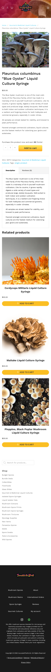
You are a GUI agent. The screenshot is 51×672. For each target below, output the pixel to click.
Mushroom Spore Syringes (12, 511)
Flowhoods (6, 486)
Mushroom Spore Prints (11, 507)
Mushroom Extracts (10, 504)
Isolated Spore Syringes (11, 496)
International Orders (35, 597)
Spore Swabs (7, 532)
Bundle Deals (7, 478)
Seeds (4, 529)
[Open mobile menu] (48, 8)
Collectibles (7, 482)
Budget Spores (8, 475)
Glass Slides (7, 489)
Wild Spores (7, 539)
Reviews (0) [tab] (27, 170)
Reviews (35, 604)
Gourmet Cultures (15, 611)
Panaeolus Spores (9, 525)
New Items (6, 522)
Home (4, 25)
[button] (45, 35)
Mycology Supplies (9, 518)
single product (21, 163)
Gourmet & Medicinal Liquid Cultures (22, 25)
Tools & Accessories (10, 536)
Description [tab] (10, 170)
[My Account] (7, 8)
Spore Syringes (15, 604)
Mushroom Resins (15, 597)
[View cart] (11, 8)
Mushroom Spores (15, 590)
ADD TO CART (27, 304)
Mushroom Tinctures (10, 514)
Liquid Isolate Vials (9, 500)
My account (35, 611)
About (35, 590)
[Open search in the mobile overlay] (3, 8)
